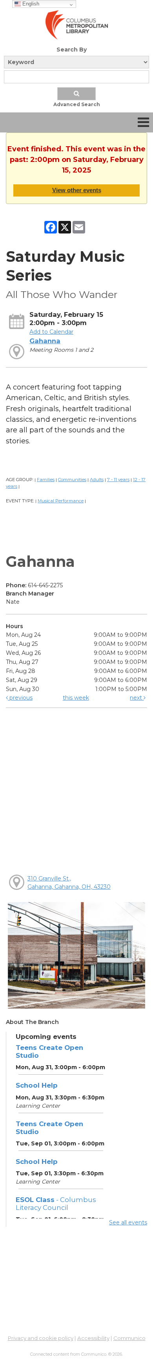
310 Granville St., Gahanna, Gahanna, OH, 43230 (69, 882)
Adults (97, 479)
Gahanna (44, 341)
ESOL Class (56, 1203)
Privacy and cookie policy (40, 1338)
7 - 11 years (118, 479)
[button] (143, 122)
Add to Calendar (51, 331)
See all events (128, 1222)
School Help (37, 1085)
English (30, 4)
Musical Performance (61, 501)
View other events (76, 190)
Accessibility (93, 1338)
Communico (129, 1338)
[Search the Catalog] (76, 93)
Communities (72, 479)
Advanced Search (76, 104)
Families (46, 479)
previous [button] (20, 697)
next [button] (137, 697)
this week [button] (76, 697)
